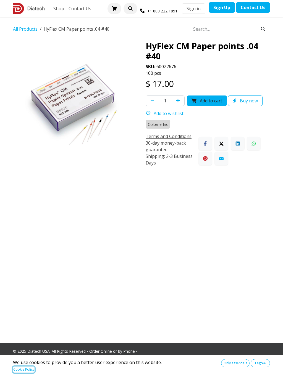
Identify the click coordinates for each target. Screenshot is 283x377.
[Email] (221, 158)
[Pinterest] (205, 158)
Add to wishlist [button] (168, 113)
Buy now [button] (248, 101)
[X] (221, 143)
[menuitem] (58, 8)
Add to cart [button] (210, 101)
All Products (25, 29)
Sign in (194, 9)
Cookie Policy (23, 369)
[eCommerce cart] (114, 8)
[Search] (263, 29)
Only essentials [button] (235, 363)
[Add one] (178, 100)
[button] (130, 8)
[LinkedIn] (237, 143)
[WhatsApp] (253, 143)
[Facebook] (205, 143)
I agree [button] (260, 363)
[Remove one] (152, 100)
